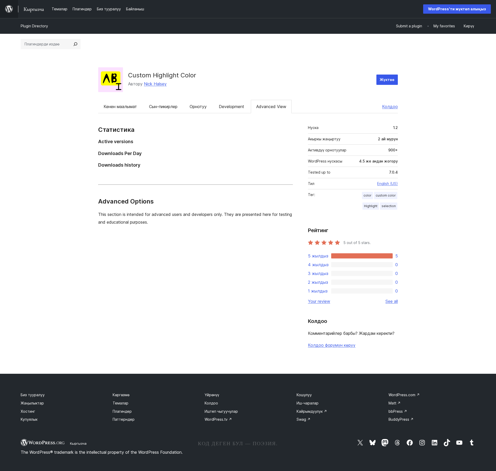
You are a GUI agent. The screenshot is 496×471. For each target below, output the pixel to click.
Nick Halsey (155, 83)
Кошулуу (304, 395)
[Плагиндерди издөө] (75, 44)
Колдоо (390, 106)
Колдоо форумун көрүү (331, 345)
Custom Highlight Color (162, 75)
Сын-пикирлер (163, 106)
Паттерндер (124, 419)
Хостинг (28, 411)
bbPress (398, 411)
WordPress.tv (218, 419)
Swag (304, 419)
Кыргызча (78, 443)
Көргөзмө (121, 395)
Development (231, 106)
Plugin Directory (34, 26)
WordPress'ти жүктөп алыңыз (457, 9)
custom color (386, 195)
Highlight (370, 206)
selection (389, 206)
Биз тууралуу (33, 395)
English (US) (387, 183)
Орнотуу (198, 106)
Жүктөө (387, 79)
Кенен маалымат (120, 106)
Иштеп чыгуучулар (221, 411)
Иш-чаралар (308, 403)
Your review (319, 301)
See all (391, 301)
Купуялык (29, 419)
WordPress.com (404, 395)
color (367, 195)
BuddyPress (401, 419)
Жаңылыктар (32, 403)
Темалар (120, 403)
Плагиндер (122, 411)
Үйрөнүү (212, 395)
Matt (395, 403)
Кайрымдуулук (312, 411)
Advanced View (271, 106)
